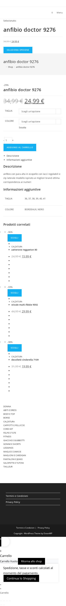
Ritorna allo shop (31, 561)
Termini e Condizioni (17, 495)
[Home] (4, 66)
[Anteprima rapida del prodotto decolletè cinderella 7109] (12, 353)
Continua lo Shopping (21, 578)
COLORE (9, 120)
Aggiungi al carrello (20, 147)
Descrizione (13, 155)
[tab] (35, 156)
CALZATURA (16, 246)
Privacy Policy (13, 502)
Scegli (14, 237)
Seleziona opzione (18, 50)
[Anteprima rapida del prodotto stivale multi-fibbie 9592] (12, 298)
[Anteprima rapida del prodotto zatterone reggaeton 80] (12, 243)
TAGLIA (8, 110)
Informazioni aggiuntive (19, 159)
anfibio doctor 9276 (25, 66)
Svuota (22, 127)
